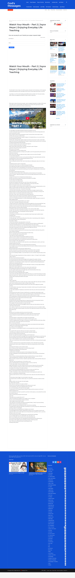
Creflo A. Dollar (50, 483)
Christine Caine (50, 513)
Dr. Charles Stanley (51, 476)
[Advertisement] (37, 14)
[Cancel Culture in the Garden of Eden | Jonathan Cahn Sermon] (62, 44)
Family (49, 563)
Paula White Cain (51, 505)
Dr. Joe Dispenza (51, 525)
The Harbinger (50, 556)
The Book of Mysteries (52, 559)
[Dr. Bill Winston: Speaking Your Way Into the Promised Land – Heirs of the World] (38, 467)
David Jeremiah (36, 6)
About (49, 9)
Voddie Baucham (51, 520)
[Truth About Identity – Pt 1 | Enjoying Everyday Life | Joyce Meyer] (53, 85)
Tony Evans (50, 495)
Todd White (50, 510)
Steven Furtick (50, 500)
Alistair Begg (50, 518)
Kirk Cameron (48, 6)
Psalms (49, 551)
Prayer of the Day (40, 2)
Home (27, 2)
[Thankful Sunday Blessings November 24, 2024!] (53, 55)
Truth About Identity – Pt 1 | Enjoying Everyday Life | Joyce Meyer (61, 84)
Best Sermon (47, 2)
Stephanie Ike (50, 508)
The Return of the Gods (52, 558)
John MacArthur (51, 501)
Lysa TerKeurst (50, 553)
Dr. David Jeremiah (51, 533)
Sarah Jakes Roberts (51, 478)
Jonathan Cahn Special (52, 528)
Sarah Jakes (50, 543)
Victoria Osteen (51, 491)
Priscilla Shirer (29, 6)
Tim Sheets (50, 496)
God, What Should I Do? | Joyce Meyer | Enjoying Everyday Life (61, 100)
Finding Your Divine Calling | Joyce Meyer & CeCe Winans (60, 89)
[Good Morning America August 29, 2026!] (18, 467)
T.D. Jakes (50, 486)
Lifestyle (49, 564)
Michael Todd (50, 503)
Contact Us (65, 9)
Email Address (11, 38)
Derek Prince (50, 515)
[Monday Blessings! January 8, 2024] (53, 68)
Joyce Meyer (62, 6)
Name (10, 42)
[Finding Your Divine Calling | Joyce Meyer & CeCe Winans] (53, 90)
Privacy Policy (53, 9)
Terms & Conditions (59, 9)
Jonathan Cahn (55, 2)
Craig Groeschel (51, 506)
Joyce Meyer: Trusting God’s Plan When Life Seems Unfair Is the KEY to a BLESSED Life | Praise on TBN (60, 106)
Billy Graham (50, 540)
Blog (49, 546)
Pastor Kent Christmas (52, 493)
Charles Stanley (55, 6)
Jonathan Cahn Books (52, 554)
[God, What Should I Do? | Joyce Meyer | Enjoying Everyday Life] (53, 101)
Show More (58, 118)
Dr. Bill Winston (50, 481)
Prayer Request (33, 2)
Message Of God (24, 570)
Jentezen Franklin (51, 498)
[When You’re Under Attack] (53, 44)
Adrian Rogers (50, 488)
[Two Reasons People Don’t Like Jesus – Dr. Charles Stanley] (62, 68)
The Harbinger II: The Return (53, 561)
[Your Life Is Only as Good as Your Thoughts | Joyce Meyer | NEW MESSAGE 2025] (53, 95)
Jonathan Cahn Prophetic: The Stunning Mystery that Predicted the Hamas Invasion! (61, 60)
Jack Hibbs (42, 6)
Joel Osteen (61, 2)
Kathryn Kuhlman (51, 523)
